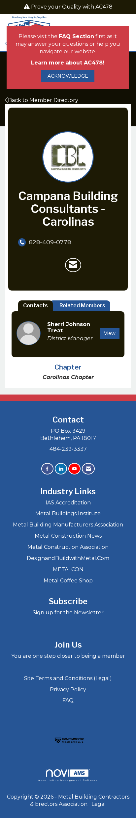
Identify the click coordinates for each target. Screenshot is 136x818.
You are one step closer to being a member (68, 656)
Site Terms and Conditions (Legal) (68, 678)
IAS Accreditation (68, 502)
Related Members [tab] (82, 305)
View (110, 333)
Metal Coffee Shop (68, 580)
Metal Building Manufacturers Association (68, 525)
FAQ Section (76, 36)
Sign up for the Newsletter (68, 612)
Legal (98, 804)
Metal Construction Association (68, 547)
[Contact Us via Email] (88, 468)
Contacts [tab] (35, 305)
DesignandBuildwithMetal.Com (68, 558)
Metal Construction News (68, 536)
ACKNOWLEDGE (68, 76)
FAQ (68, 700)
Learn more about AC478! (67, 63)
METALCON (68, 569)
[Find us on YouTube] (74, 468)
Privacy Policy (68, 689)
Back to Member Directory (43, 100)
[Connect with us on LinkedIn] (61, 468)
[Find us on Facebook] (47, 468)
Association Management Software (68, 780)
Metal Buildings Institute (68, 513)
